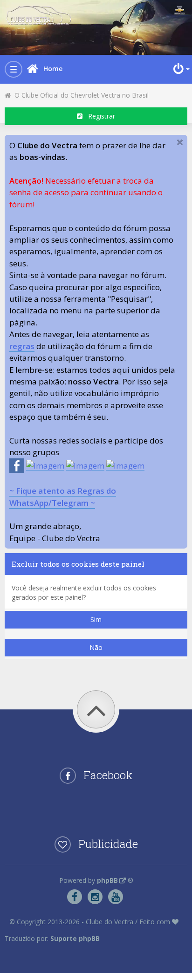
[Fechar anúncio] (180, 142)
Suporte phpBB (75, 938)
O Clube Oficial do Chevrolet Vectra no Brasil (80, 95)
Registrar (98, 116)
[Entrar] (180, 69)
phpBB (107, 880)
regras (21, 346)
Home (52, 68)
